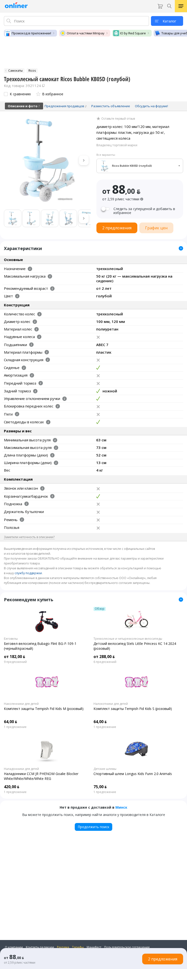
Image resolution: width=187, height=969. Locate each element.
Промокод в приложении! (31, 33)
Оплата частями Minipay (85, 33)
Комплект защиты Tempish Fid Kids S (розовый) (133, 708)
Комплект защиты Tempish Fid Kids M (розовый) (44, 708)
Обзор (99, 609)
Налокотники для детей (111, 704)
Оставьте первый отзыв (118, 118)
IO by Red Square (133, 33)
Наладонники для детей (21, 769)
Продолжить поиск (93, 826)
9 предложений (15, 662)
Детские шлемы (105, 769)
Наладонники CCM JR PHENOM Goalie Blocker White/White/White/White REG (41, 776)
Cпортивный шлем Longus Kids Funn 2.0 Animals (133, 773)
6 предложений (105, 662)
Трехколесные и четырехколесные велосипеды (128, 638)
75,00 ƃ (100, 786)
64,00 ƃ (10, 721)
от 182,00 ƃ (14, 656)
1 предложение (15, 727)
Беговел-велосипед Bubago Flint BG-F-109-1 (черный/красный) (40, 646)
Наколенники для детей (21, 704)
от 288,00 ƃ (104, 656)
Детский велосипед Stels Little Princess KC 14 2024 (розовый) (135, 646)
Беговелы (11, 638)
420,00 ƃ (11, 786)
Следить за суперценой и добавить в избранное (144, 211)
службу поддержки (28, 573)
